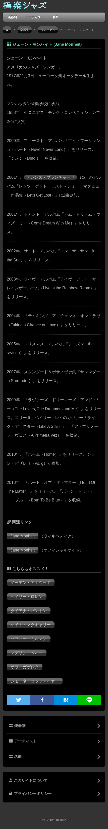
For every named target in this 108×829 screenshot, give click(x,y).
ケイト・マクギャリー (31, 625)
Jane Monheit (23, 536)
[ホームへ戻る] (24, 6)
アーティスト (35, 17)
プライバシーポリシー (33, 794)
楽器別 (12, 17)
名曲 (55, 17)
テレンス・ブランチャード (50, 177)
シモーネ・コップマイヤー (35, 681)
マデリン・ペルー (27, 653)
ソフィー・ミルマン (29, 639)
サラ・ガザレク (25, 667)
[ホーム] (7, 29)
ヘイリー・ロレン (27, 596)
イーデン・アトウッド (31, 582)
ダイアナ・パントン (29, 611)
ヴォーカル (48, 30)
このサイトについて (31, 780)
